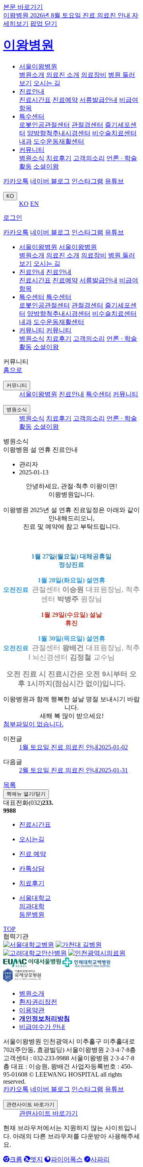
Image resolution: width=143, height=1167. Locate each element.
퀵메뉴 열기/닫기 (26, 794)
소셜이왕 (46, 166)
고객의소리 (89, 158)
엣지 (36, 1159)
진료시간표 (35, 99)
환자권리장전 (38, 1001)
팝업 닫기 (43, 23)
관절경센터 (87, 124)
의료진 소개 (62, 74)
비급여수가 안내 (42, 1026)
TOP (9, 928)
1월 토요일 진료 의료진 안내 (73, 747)
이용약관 (31, 1010)
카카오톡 (16, 181)
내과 (25, 141)
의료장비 (93, 74)
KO (10, 196)
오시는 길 (46, 83)
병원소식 (31, 158)
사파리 (100, 1159)
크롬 (16, 1159)
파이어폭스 (67, 1159)
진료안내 (31, 91)
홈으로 (12, 370)
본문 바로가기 (23, 7)
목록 (9, 784)
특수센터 (31, 116)
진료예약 (65, 99)
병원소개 (31, 74)
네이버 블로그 (50, 181)
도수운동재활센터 (58, 141)
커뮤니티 (31, 149)
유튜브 (114, 181)
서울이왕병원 (38, 66)
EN (34, 203)
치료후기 (59, 158)
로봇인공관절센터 (44, 124)
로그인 (12, 217)
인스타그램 (87, 181)
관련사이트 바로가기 (30, 1104)
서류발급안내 (98, 99)
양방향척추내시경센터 (59, 133)
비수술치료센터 (114, 133)
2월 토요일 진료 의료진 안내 (73, 770)
